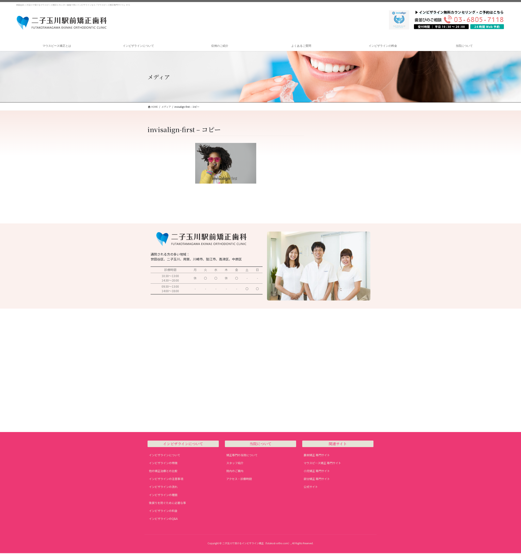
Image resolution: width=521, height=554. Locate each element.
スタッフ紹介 (234, 463)
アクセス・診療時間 (239, 479)
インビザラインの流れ (163, 487)
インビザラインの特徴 (163, 463)
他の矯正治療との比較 (163, 471)
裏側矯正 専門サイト (317, 455)
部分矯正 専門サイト (317, 479)
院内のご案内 (234, 471)
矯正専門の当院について (242, 455)
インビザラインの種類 (163, 495)
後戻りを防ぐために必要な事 (167, 503)
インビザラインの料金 (163, 511)
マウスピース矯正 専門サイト (322, 463)
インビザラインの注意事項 (166, 479)
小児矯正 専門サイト (317, 471)
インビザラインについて (164, 455)
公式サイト (311, 487)
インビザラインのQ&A (163, 519)
